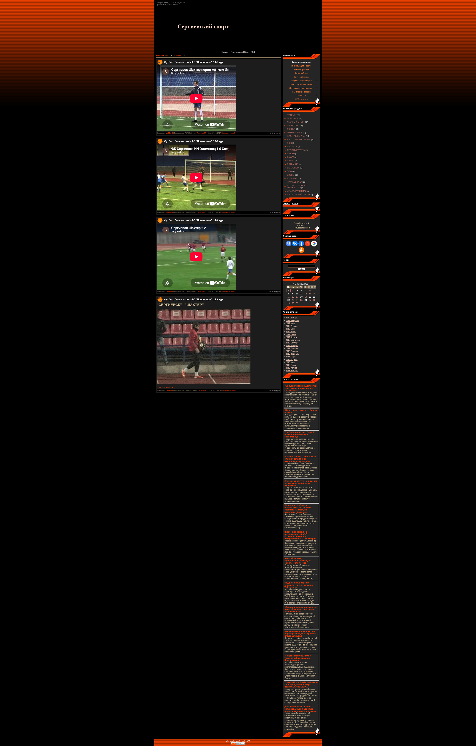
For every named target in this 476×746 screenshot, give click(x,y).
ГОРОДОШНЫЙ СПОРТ (298, 195)
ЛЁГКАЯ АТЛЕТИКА (296, 150)
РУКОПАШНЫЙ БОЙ (297, 136)
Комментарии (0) (228, 133)
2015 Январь (292, 370)
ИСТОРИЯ (292, 178)
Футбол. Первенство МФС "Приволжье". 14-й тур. (193, 62)
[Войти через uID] (288, 243)
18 (301, 297)
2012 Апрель (292, 326)
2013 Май (290, 362)
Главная (225, 52)
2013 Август (291, 368)
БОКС (290, 143)
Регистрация (237, 52)
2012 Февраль (292, 320)
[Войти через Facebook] (301, 243)
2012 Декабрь (292, 348)
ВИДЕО (290, 175)
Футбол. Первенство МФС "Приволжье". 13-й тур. (193, 141)
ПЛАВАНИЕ (292, 164)
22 (288, 300)
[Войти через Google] (314, 243)
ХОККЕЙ (291, 129)
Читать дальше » (167, 387)
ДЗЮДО (291, 157)
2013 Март (290, 357)
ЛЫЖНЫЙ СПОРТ (296, 122)
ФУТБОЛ (169, 133)
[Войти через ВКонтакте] (295, 243)
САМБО (291, 161)
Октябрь (177, 55)
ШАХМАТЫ (292, 146)
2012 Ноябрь (292, 345)
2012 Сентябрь (293, 340)
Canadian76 (201, 133)
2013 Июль (291, 365)
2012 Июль (291, 334)
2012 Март (290, 323)
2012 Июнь (291, 331)
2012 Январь (292, 318)
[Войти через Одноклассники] (301, 250)
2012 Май (290, 329)
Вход (246, 52)
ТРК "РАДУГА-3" (294, 182)
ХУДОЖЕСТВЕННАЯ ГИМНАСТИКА (297, 186)
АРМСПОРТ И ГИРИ (297, 191)
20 (310, 297)
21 (314, 297)
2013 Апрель (292, 359)
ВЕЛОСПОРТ (293, 168)
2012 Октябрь (292, 343)
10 (297, 294)
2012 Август (291, 337)
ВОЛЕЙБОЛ (292, 118)
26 (306, 300)
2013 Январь (292, 351)
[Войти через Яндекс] (307, 243)
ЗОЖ (289, 171)
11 (301, 294)
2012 (168, 55)
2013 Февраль (292, 354)
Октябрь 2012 (301, 284)
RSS (253, 52)
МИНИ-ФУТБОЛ (294, 132)
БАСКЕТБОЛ (293, 125)
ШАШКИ (291, 154)
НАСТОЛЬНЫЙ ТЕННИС (299, 139)
